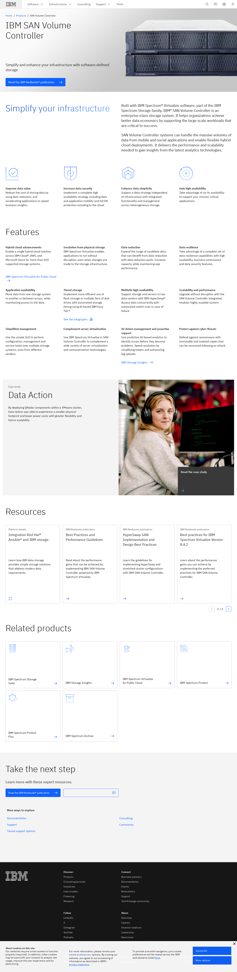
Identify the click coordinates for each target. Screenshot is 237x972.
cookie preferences (80, 954)
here (157, 957)
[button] (224, 4)
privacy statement (79, 964)
